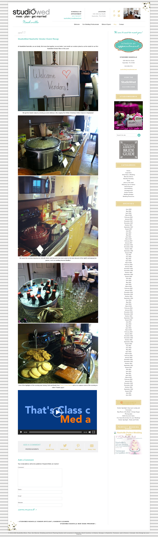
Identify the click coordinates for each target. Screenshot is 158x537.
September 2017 (128, 227)
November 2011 (128, 361)
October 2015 (128, 272)
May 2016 (128, 258)
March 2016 (128, 262)
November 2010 (128, 385)
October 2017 (128, 225)
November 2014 (128, 294)
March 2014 (128, 306)
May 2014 (128, 302)
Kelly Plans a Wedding (128, 174)
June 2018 (128, 209)
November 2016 (128, 246)
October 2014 (128, 296)
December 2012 (128, 335)
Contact (121, 24)
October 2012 (128, 339)
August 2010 (128, 391)
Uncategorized (128, 190)
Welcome (77, 24)
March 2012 (128, 353)
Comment (21, 467)
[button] (57, 412)
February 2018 (128, 217)
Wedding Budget (128, 194)
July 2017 (128, 231)
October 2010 (128, 387)
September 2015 (128, 274)
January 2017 (128, 243)
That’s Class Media (66, 385)
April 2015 (128, 284)
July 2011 (128, 369)
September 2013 (128, 318)
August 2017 (128, 229)
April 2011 (128, 375)
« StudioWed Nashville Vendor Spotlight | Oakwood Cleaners (43, 521)
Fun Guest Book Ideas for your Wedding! (128, 418)
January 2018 (128, 219)
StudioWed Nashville (129, 403)
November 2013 (128, 314)
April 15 (21, 32)
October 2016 (128, 248)
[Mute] (90, 432)
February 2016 (128, 264)
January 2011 (128, 381)
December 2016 (128, 245)
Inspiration (128, 172)
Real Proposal (128, 186)
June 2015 (128, 280)
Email (20, 496)
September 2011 (128, 365)
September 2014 (128, 298)
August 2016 (128, 252)
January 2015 (128, 290)
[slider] (55, 432)
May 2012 (128, 349)
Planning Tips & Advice (128, 184)
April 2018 (128, 213)
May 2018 (128, 211)
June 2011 (128, 371)
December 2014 (128, 292)
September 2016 (128, 250)
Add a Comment (32, 445)
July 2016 (128, 254)
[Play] (21, 432)
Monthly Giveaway (128, 178)
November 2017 (128, 223)
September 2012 (128, 341)
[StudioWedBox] (128, 115)
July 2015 (128, 278)
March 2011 (128, 377)
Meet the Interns (128, 176)
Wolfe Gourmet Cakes (128, 416)
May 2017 (128, 235)
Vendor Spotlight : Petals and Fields (128, 419)
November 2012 (128, 337)
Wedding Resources (128, 196)
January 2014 (128, 310)
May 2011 (128, 373)
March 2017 (128, 239)
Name (20, 489)
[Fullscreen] (93, 432)
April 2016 (128, 260)
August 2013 (128, 320)
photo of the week (129, 182)
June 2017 (128, 233)
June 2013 (128, 324)
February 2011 (128, 379)
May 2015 (128, 282)
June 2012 (128, 347)
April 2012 (128, 351)
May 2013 (128, 326)
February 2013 (128, 332)
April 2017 (128, 237)
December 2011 (128, 359)
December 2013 (128, 312)
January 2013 (128, 333)
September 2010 (128, 389)
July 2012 (128, 345)
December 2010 (128, 383)
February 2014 (128, 308)
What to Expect (106, 24)
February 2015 (128, 288)
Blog (115, 24)
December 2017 (128, 221)
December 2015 (128, 268)
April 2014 (128, 304)
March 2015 (128, 286)
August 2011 (128, 367)
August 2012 (128, 343)
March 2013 (128, 330)
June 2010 (128, 395)
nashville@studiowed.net (72, 18)
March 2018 (128, 215)
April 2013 (128, 328)
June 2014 (128, 300)
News (128, 180)
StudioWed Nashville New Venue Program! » (78, 523)
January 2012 (128, 357)
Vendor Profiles (128, 192)
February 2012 (128, 355)
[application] (57, 412)
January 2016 (128, 266)
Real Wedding (128, 188)
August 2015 (128, 276)
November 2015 (128, 270)
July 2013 (128, 322)
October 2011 (128, 363)
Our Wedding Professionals (90, 24)
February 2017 (128, 241)
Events (128, 170)
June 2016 (128, 256)
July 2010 (128, 393)
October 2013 (128, 316)
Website (20, 502)
